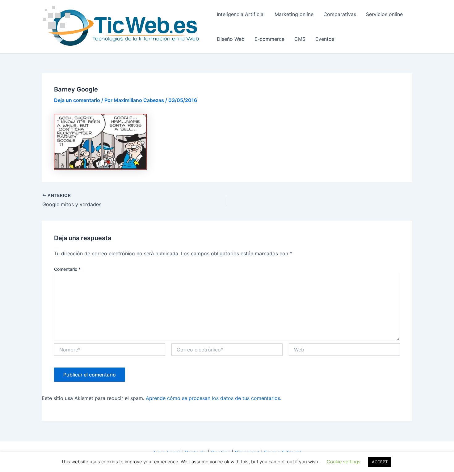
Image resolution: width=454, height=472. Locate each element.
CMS (299, 39)
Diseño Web (231, 39)
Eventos (324, 39)
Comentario (67, 269)
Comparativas (339, 14)
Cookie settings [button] (343, 462)
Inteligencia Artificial (241, 14)
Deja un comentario (77, 100)
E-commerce (269, 39)
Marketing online (294, 14)
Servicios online (384, 14)
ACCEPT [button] (380, 461)
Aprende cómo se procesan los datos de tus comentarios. (213, 398)
